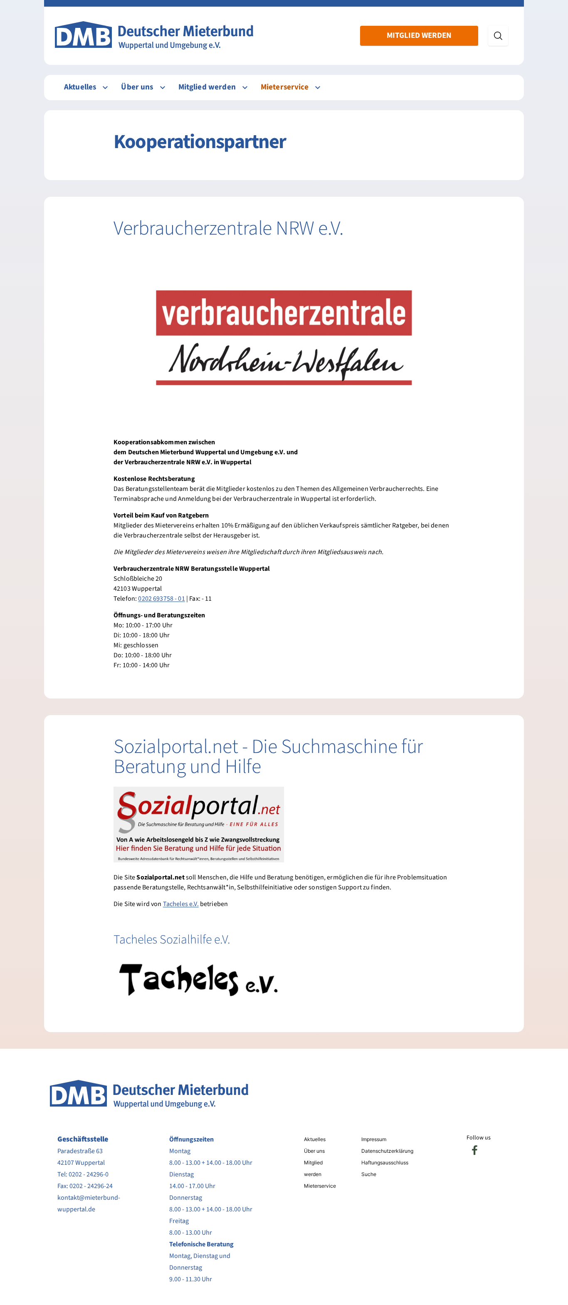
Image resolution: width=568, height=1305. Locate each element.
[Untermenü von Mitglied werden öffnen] (245, 87)
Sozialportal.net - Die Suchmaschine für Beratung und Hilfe (268, 757)
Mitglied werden (419, 35)
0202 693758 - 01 (161, 598)
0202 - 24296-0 (89, 1174)
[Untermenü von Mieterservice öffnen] (318, 87)
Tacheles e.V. (181, 904)
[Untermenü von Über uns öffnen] (162, 87)
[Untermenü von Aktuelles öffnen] (105, 87)
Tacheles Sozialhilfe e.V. (172, 939)
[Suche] (498, 36)
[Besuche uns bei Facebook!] (475, 1150)
